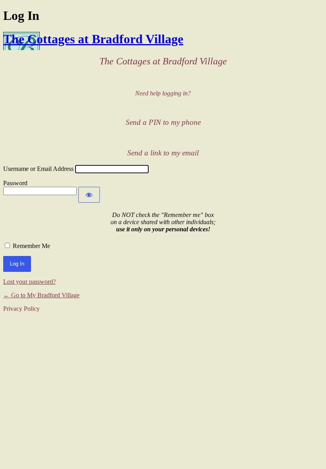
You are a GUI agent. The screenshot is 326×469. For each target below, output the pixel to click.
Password (15, 183)
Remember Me (31, 245)
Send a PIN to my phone (163, 122)
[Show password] (89, 195)
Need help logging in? (163, 93)
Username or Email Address (38, 168)
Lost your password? (29, 281)
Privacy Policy (21, 308)
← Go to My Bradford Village (41, 295)
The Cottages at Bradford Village (93, 39)
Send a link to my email (163, 153)
